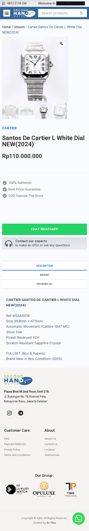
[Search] (81, 13)
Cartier (9, 128)
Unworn (19, 27)
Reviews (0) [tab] (44, 283)
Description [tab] (44, 265)
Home (6, 27)
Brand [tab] (44, 274)
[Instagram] (9, 413)
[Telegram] (21, 413)
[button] (6, 13)
